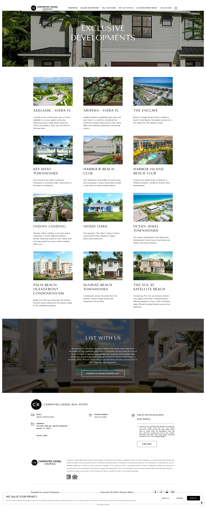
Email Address (144, 419)
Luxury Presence (51, 492)
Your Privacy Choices (103, 504)
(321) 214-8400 (100, 417)
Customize (179, 498)
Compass (126, 460)
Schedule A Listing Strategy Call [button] (103, 373)
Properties (73, 8)
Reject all (166, 498)
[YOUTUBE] (167, 492)
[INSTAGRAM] (161, 492)
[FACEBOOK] (155, 492)
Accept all (193, 498)
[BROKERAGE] (173, 492)
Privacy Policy (160, 436)
